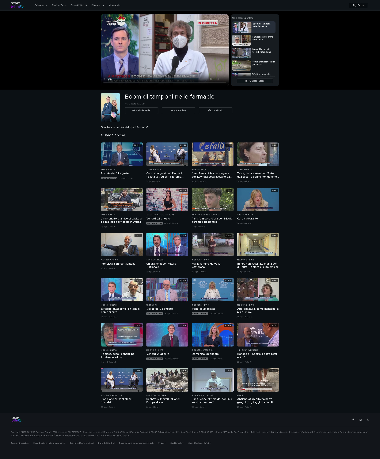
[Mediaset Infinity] (17, 5)
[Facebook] (353, 419)
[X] (368, 419)
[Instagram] (360, 419)
